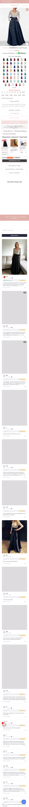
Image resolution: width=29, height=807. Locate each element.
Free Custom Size (7, 98)
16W (23, 92)
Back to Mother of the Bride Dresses (15, 217)
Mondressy (14, 5)
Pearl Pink (14, 77)
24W (15, 95)
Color (14, 56)
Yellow (23, 84)
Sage (10, 81)
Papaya (10, 77)
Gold (10, 70)
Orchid (7, 77)
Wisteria (19, 84)
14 (17, 92)
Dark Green (7, 59)
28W (23, 95)
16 (20, 92)
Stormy (21, 81)
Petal (18, 77)
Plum (21, 77)
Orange (3, 77)
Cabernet (18, 59)
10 (12, 92)
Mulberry (21, 73)
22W (11, 95)
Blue (18, 63)
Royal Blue (7, 81)
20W (7, 95)
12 (15, 92)
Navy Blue (10, 59)
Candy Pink (21, 63)
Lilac (14, 73)
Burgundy (14, 59)
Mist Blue (18, 73)
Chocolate (25, 59)
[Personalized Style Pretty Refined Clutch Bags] (23, 143)
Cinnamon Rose (7, 66)
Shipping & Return (14, 169)
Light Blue (10, 73)
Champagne (21, 59)
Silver (14, 63)
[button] (6, 203)
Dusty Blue (21, 66)
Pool (25, 77)
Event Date (14, 110)
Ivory (25, 70)
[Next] (27, 27)
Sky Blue (14, 81)
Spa (18, 81)
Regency (10, 63)
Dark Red (7, 63)
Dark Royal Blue (14, 66)
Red (3, 81)
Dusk (18, 66)
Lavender (7, 73)
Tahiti (25, 81)
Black (3, 59)
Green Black (18, 70)
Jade (3, 73)
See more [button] (21, 285)
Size (15, 87)
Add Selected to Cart (14, 160)
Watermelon (9, 84)
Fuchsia (7, 70)
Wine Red (16, 84)
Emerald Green (3, 70)
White (12, 84)
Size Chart (14, 173)
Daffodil (10, 66)
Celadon (25, 63)
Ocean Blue (25, 73)
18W (3, 95)
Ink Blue (21, 70)
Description (14, 165)
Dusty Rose (25, 66)
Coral (3, 63)
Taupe (5, 84)
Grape (14, 70)
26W (19, 95)
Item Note (14, 101)
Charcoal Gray (3, 66)
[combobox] (25, 230)
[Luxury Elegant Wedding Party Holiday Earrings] (14, 143)
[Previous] (2, 27)
